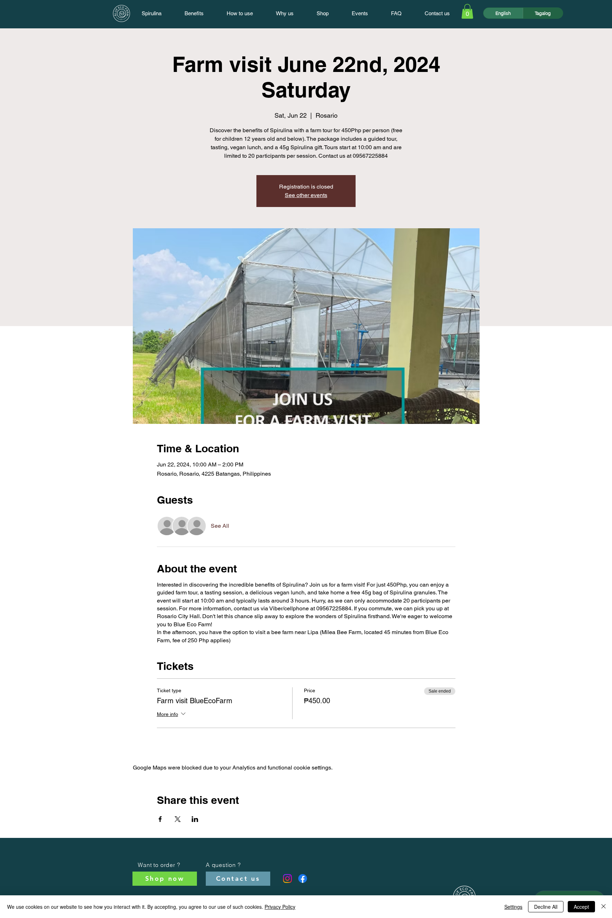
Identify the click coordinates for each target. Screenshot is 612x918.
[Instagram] (287, 878)
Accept (581, 906)
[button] (467, 11)
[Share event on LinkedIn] (195, 819)
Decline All (545, 906)
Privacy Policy (280, 906)
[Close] (603, 906)
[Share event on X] (177, 819)
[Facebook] (302, 878)
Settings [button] (513, 906)
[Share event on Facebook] (160, 819)
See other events (306, 195)
